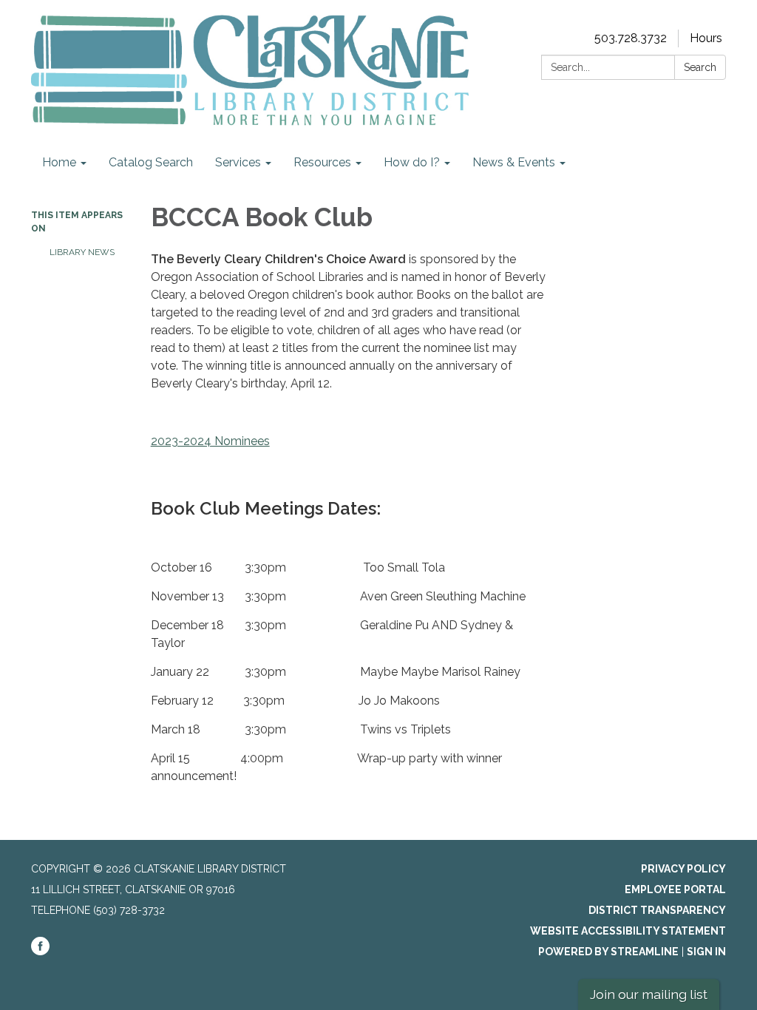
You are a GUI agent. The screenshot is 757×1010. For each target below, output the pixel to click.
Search (700, 67)
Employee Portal (675, 889)
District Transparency (657, 910)
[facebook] (40, 952)
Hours (706, 38)
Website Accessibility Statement (628, 931)
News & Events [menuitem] (513, 162)
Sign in (706, 952)
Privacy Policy (683, 869)
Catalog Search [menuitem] (151, 162)
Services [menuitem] (238, 162)
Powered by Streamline (608, 952)
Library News (82, 252)
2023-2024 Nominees (210, 441)
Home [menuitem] (59, 162)
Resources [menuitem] (322, 162)
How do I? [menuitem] (412, 162)
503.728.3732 (630, 38)
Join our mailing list (648, 994)
